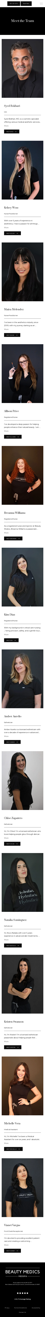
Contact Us (22, 1312)
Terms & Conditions (20, 1307)
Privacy (7, 1307)
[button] (41, 3)
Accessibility (36, 1307)
